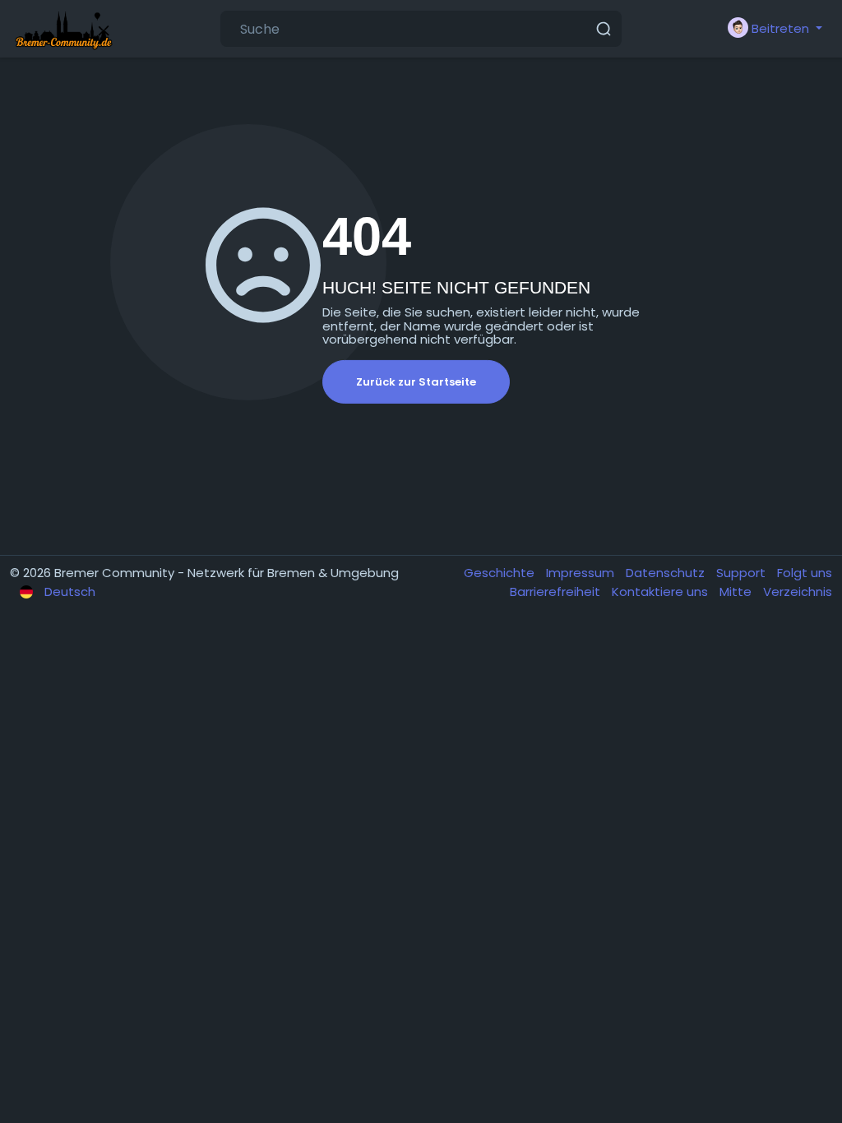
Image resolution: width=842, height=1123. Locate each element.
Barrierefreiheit (557, 591)
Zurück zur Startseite (416, 382)
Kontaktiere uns (661, 591)
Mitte (737, 591)
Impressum (582, 572)
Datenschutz (667, 572)
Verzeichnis (797, 591)
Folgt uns (804, 572)
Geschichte (501, 572)
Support (742, 572)
